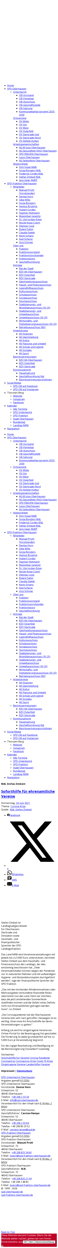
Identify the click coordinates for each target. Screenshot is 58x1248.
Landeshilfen (33, 1064)
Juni (22, 803)
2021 (27, 803)
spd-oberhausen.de (12, 1191)
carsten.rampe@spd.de (22, 1129)
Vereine (45, 1064)
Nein (31, 1242)
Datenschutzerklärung (44, 1242)
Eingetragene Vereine (13, 1064)
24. (17, 803)
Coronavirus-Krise (26, 1061)
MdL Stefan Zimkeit (21, 809)
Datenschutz (24, 1071)
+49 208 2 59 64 (20, 1123)
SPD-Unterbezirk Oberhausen (18, 1077)
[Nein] (2, 1246)
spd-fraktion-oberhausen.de (17, 1195)
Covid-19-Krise (45, 1061)
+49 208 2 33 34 (20, 1097)
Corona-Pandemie (40, 1057)
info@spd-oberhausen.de (24, 1100)
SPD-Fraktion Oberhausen (16, 1132)
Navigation (13, 428)
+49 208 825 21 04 (22, 1178)
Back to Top (8, 1232)
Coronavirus (8, 1061)
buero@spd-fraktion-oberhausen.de (30, 1155)
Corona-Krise (18, 806)
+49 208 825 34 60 (22, 1152)
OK (25, 1242)
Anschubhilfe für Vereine (15, 1057)
